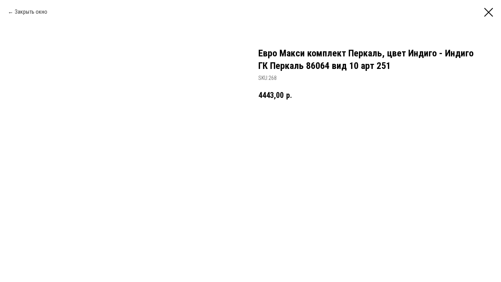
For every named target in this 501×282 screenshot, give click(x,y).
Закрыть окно (31, 12)
